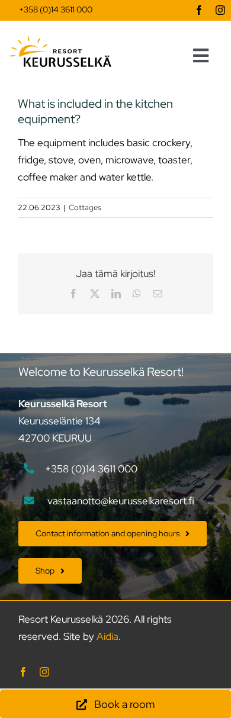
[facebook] (199, 10)
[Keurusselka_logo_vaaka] (60, 40)
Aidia (107, 636)
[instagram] (220, 10)
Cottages (85, 207)
